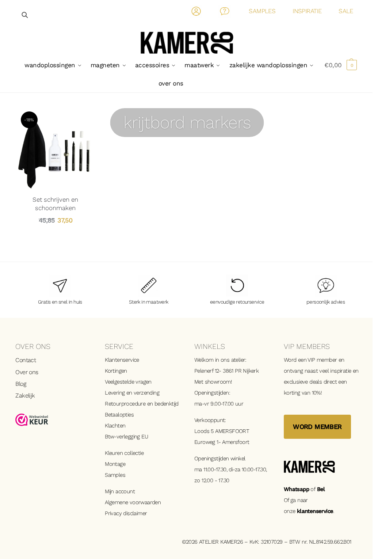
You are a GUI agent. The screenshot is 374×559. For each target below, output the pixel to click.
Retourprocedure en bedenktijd (142, 403)
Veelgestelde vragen (128, 382)
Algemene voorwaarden (133, 502)
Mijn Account (196, 12)
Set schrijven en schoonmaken (55, 203)
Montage (115, 464)
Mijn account (120, 491)
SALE (346, 11)
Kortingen (116, 371)
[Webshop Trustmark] (52, 420)
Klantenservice (122, 360)
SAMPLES (262, 11)
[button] (340, 65)
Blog (20, 383)
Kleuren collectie (124, 453)
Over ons (26, 372)
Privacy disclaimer (126, 513)
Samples (115, 475)
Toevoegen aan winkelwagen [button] (55, 237)
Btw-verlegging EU (126, 436)
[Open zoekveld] (25, 15)
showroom (218, 382)
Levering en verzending (132, 392)
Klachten (115, 425)
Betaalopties (119, 414)
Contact (225, 12)
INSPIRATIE (307, 11)
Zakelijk (25, 395)
